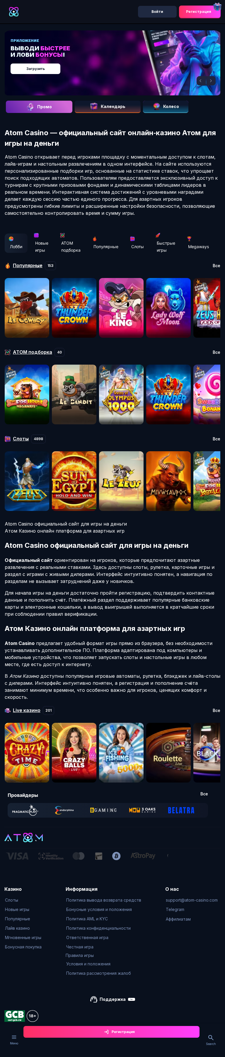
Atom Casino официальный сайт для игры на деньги (66, 524)
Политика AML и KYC (87, 918)
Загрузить (35, 68)
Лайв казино (17, 928)
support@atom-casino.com (192, 900)
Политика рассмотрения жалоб (98, 973)
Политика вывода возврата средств (103, 900)
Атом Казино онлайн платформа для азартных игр (65, 531)
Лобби (16, 246)
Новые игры (41, 247)
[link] (25, 810)
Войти (157, 11)
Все (216, 266)
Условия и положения (88, 963)
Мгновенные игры (23, 937)
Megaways (198, 246)
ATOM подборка (71, 247)
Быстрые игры (166, 247)
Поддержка (113, 999)
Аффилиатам (178, 919)
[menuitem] (23, 900)
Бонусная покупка (23, 946)
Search (211, 1044)
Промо (44, 106)
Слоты (137, 246)
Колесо (171, 106)
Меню (14, 1043)
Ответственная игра (87, 937)
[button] (201, 80)
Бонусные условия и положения (99, 909)
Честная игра (79, 946)
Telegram (175, 909)
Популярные (105, 246)
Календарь (113, 106)
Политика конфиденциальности (98, 928)
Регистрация (198, 11)
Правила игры (80, 955)
